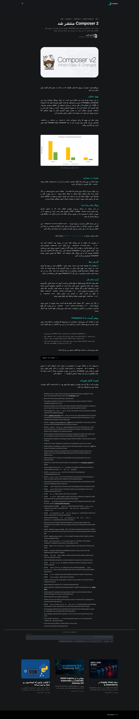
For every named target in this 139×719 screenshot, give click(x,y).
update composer (88, 19)
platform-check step (54, 415)
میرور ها (97, 3)
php (97, 19)
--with (91, 446)
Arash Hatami (110, 714)
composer (68, 19)
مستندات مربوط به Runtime (73, 236)
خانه (67, 3)
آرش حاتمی (89, 35)
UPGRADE (71, 395)
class (60, 422)
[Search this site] (22, 3)
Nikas (31, 634)
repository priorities (87, 462)
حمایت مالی (81, 3)
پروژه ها (73, 3)
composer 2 (77, 19)
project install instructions (62, 503)
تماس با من (90, 3)
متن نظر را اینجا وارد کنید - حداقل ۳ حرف (103, 637)
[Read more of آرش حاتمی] (95, 36)
